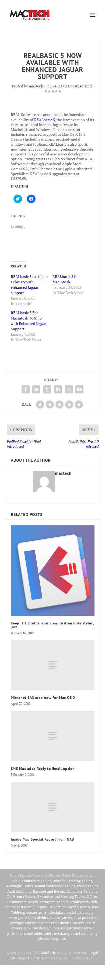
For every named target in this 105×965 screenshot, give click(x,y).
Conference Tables (36, 880)
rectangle (47, 901)
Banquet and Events (49, 891)
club (93, 901)
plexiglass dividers (25, 922)
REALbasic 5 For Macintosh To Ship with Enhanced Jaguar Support (29, 320)
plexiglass (57, 912)
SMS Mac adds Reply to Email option (43, 768)
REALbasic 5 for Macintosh (65, 279)
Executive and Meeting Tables (61, 896)
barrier (72, 907)
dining (10, 907)
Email (35, 958)
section (60, 907)
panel (43, 912)
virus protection (86, 917)
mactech (36, 86)
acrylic (33, 901)
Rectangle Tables (19, 886)
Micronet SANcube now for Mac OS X (43, 697)
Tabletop (18, 912)
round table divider (56, 922)
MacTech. (48, 952)
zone (95, 907)
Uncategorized (80, 86)
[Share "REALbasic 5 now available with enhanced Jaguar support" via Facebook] (25, 389)
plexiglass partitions (66, 928)
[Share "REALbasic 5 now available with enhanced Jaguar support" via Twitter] (36, 389)
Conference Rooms (21, 896)
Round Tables (87, 886)
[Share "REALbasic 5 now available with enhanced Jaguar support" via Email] (79, 389)
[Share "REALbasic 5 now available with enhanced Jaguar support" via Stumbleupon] (68, 389)
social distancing (80, 912)
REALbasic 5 (44, 119)
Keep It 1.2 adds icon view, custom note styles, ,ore (52, 625)
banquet (63, 901)
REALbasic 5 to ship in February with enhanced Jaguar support (29, 284)
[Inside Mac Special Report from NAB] (52, 807)
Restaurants (16, 901)
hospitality (44, 907)
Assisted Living (19, 891)
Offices (92, 896)
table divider (38, 917)
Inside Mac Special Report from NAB (42, 839)
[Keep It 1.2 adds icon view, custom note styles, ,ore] (52, 570)
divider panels (61, 917)
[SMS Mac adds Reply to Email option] (52, 736)
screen (84, 907)
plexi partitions (36, 928)
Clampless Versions (81, 891)
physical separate (52, 938)
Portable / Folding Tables (72, 880)
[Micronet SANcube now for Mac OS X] (52, 665)
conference (80, 901)
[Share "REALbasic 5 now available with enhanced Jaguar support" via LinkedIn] (57, 389)
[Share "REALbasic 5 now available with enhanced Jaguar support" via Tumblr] (47, 389)
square (32, 912)
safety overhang (56, 933)
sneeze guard (16, 917)
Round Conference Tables (55, 886)
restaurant (25, 907)
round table (33, 933)
